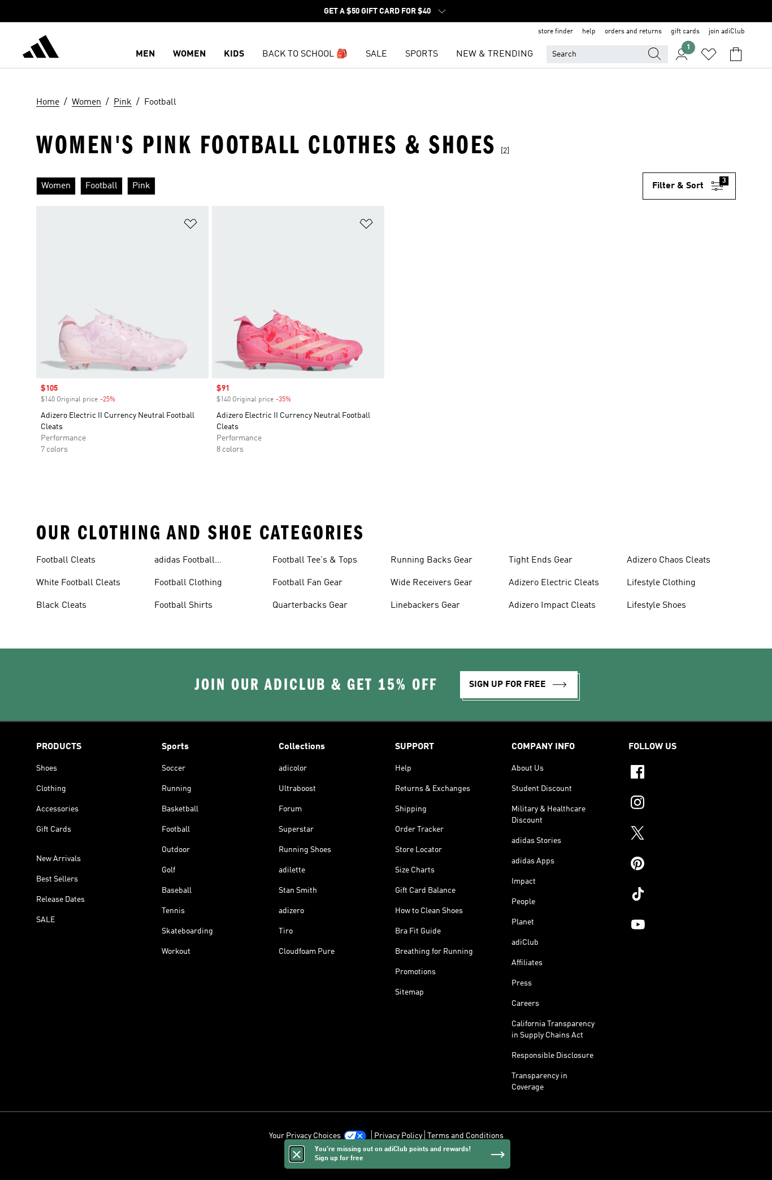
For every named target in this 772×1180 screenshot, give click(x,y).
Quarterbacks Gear (310, 605)
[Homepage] (41, 48)
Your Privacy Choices (305, 1136)
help (589, 31)
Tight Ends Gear (541, 560)
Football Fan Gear (307, 582)
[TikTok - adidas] (682, 895)
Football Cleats (66, 560)
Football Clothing (188, 582)
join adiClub (727, 31)
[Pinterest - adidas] (682, 865)
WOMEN (189, 54)
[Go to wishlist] (708, 54)
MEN (145, 54)
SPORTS (421, 54)
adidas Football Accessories (184, 561)
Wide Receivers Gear (431, 582)
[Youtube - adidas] (682, 926)
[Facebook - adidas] (682, 773)
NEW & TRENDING (494, 54)
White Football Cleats (78, 582)
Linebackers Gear (425, 605)
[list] (339, 186)
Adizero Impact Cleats (552, 605)
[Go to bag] (735, 54)
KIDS (234, 54)
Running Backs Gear (431, 560)
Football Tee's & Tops (314, 560)
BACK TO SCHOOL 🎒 (305, 54)
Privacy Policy (398, 1136)
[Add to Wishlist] (190, 226)
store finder (555, 31)
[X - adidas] (682, 834)
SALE (376, 54)
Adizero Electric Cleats (554, 582)
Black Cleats (61, 605)
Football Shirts (183, 605)
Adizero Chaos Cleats (668, 560)
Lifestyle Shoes (656, 605)
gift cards (685, 31)
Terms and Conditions (465, 1136)
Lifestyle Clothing (661, 582)
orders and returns (633, 31)
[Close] (296, 1154)
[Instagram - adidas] (682, 804)
